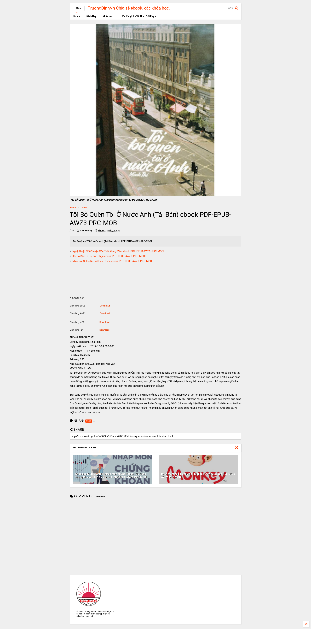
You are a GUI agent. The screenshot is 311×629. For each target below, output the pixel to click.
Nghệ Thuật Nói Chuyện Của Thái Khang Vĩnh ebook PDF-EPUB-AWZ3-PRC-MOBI (118, 251)
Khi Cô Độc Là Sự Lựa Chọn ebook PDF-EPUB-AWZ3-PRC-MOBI (109, 256)
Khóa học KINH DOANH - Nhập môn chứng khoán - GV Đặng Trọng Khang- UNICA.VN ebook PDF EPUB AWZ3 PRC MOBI (111, 475)
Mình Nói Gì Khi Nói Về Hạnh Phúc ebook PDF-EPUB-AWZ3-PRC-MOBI (112, 261)
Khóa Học (108, 16)
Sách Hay (91, 16)
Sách (84, 207)
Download (105, 306)
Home (76, 16)
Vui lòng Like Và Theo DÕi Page (139, 16)
